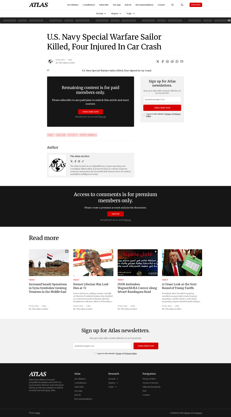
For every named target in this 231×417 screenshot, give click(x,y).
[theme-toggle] (182, 5)
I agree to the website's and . (163, 115)
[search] (172, 5)
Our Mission (72, 5)
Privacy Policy (131, 353)
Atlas (38, 413)
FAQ (144, 391)
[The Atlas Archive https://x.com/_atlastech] (71, 161)
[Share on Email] (182, 61)
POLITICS (72, 135)
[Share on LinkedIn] (167, 61)
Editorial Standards (151, 387)
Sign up (116, 214)
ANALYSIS (61, 135)
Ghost (187, 413)
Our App (117, 5)
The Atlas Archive (67, 63)
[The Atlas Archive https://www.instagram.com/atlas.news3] (79, 161)
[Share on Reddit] (172, 61)
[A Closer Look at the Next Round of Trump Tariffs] (182, 262)
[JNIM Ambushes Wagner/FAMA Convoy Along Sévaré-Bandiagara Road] (138, 262)
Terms (168, 114)
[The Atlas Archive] (50, 61)
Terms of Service (150, 383)
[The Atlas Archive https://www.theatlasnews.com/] (82, 161)
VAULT (51, 135)
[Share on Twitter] (158, 61)
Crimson (198, 413)
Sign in (102, 117)
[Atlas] (38, 5)
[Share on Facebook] (162, 61)
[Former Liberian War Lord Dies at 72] (93, 262)
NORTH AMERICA (88, 135)
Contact (161, 5)
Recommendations (144, 5)
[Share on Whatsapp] (177, 61)
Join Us (128, 5)
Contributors (89, 5)
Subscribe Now (90, 112)
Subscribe (104, 5)
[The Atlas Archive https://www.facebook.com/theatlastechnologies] (75, 161)
